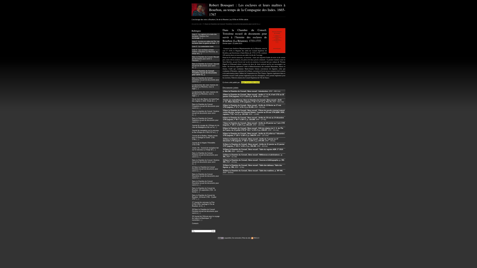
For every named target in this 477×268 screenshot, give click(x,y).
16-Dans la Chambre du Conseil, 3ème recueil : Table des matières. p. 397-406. (253, 171)
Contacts (195, 223)
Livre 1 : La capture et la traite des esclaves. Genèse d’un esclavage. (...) (204, 36)
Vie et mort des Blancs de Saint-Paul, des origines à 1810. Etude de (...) (205, 100)
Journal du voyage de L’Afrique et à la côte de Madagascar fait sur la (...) (205, 126)
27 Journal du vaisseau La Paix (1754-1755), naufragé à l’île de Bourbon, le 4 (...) (203, 204)
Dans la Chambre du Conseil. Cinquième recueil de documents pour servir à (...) (205, 106)
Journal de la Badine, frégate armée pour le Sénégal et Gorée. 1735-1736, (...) (205, 137)
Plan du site (246, 238)
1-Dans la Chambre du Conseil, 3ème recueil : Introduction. (245, 91)
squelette (228, 238)
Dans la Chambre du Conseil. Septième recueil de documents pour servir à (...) (205, 120)
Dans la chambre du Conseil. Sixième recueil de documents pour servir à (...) (205, 113)
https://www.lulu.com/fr (250, 82)
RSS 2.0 (256, 238)
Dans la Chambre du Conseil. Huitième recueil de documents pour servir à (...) (205, 155)
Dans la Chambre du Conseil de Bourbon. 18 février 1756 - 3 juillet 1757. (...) (204, 197)
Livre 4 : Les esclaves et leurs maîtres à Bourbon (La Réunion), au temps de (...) (205, 51)
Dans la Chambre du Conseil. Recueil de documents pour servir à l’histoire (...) (205, 59)
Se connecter (236, 238)
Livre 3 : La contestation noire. (203, 46)
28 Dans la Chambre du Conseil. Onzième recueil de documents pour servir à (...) (205, 211)
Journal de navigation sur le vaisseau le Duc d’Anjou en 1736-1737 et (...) (205, 131)
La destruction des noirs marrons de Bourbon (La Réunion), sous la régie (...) (205, 87)
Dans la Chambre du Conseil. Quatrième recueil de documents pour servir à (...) (205, 80)
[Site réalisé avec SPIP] (221, 238)
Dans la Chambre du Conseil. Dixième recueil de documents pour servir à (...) (205, 162)
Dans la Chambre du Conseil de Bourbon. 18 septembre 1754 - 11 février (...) (204, 190)
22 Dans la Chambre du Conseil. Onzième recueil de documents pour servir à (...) (205, 169)
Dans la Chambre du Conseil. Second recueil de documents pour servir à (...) (205, 65)
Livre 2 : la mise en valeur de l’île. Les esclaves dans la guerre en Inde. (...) (205, 42)
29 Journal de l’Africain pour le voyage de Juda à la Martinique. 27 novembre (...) (205, 218)
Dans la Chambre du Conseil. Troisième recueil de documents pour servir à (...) (204, 73)
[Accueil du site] (200, 9)
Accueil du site (196, 24)
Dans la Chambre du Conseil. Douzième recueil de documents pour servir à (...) (205, 176)
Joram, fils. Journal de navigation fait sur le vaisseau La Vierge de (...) (205, 149)
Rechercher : (196, 229)
